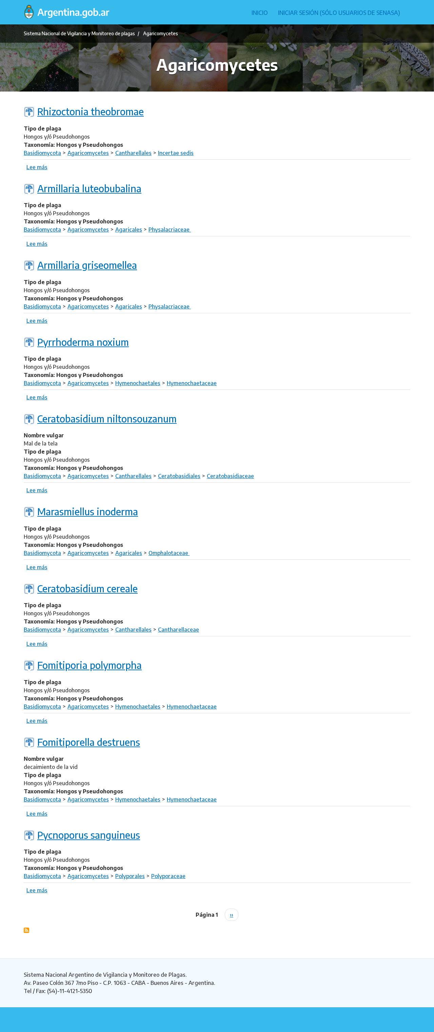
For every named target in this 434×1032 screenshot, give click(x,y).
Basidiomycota (42, 153)
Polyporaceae (168, 876)
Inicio (260, 12)
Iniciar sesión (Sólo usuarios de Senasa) (339, 12)
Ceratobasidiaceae (230, 476)
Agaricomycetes (88, 153)
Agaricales (128, 229)
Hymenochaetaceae (192, 383)
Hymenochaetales (137, 383)
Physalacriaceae (170, 229)
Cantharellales (133, 153)
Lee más (36, 167)
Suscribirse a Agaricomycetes (26, 930)
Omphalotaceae (169, 553)
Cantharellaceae (178, 629)
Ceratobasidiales (179, 476)
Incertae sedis (176, 153)
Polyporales (130, 876)
